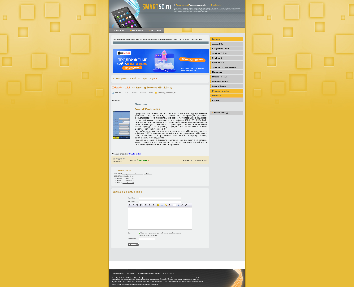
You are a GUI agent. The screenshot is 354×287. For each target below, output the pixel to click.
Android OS (173, 39)
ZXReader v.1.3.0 (128, 178)
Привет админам (154, 273)
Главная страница (117, 273)
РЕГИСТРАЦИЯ (130, 273)
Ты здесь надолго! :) (191, 5)
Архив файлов (163, 39)
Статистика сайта (142, 273)
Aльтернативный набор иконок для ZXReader (137, 174)
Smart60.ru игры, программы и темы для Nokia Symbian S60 (134, 39)
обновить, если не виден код (148, 235)
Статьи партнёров (168, 273)
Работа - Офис (184, 39)
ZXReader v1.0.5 (128, 180)
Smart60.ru (134, 278)
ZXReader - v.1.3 (121, 88)
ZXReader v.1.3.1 (128, 183)
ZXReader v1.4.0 (128, 176)
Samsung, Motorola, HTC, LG (169, 93)
